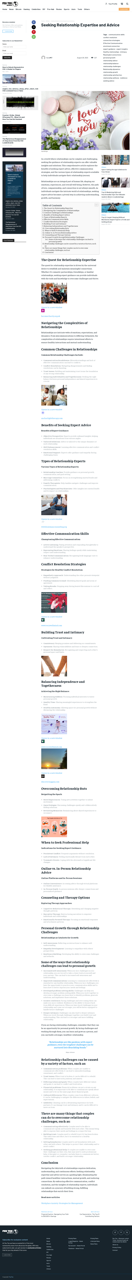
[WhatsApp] (34, 37)
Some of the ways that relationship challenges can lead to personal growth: (71, 240)
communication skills (116, 34)
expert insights (122, 49)
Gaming (4, 65)
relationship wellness (111, 78)
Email (4, 50)
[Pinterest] (34, 32)
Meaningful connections (112, 55)
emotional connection (111, 46)
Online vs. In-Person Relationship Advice (61, 233)
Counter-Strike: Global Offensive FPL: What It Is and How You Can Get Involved (13, 117)
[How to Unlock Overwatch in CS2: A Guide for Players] (14, 79)
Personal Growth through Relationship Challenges (64, 237)
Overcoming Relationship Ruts (57, 228)
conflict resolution (110, 37)
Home (43, 21)
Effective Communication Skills (56, 219)
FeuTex (11, 1277)
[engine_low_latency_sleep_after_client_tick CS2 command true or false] (20, 103)
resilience (123, 78)
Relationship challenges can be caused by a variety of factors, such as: (70, 245)
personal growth (109, 58)
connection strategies (111, 40)
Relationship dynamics (111, 69)
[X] (34, 27)
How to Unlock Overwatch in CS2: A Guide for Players (13, 68)
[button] (127, 4)
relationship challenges (112, 66)
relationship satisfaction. (112, 75)
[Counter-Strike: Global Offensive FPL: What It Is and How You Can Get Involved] (14, 129)
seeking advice (108, 81)
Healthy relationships (111, 52)
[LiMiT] (43, 58)
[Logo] (33, 4)
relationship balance (110, 63)
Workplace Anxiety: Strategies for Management (62, 1203)
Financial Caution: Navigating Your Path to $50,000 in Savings (55, 1215)
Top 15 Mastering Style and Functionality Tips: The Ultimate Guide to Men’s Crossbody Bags (113, 194)
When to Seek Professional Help (57, 230)
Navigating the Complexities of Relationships (61, 210)
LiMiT (9, 183)
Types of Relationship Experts (55, 217)
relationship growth (110, 72)
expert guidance (109, 49)
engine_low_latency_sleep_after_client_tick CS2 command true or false (20, 90)
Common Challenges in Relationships (58, 213)
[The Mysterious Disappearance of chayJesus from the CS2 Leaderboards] (14, 152)
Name (4, 44)
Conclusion (49, 252)
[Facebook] (34, 22)
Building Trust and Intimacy (55, 224)
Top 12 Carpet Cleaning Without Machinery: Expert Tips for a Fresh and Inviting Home (115, 219)
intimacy (123, 52)
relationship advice (110, 60)
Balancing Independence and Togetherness (61, 226)
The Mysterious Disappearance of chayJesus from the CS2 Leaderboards (14, 141)
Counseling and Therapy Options (58, 235)
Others (48, 21)
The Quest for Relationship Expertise (58, 208)
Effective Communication (113, 43)
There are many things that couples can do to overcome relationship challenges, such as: (66, 249)
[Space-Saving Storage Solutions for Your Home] (115, 160)
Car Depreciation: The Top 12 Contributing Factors (89, 1215)
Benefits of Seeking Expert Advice (57, 215)
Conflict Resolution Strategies (55, 221)
